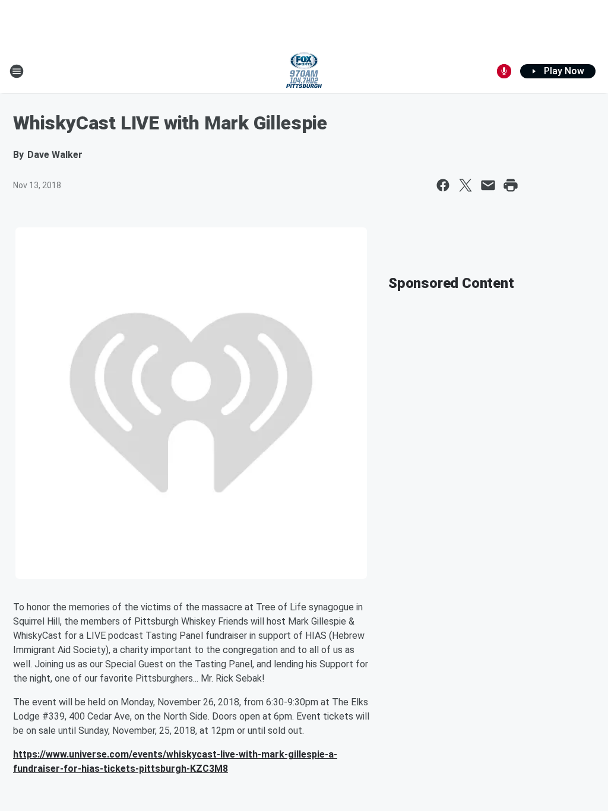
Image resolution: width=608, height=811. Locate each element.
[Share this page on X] (465, 185)
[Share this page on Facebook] (443, 185)
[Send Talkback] (504, 71)
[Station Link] (304, 71)
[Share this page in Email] (488, 185)
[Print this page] (510, 185)
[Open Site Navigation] (17, 71)
